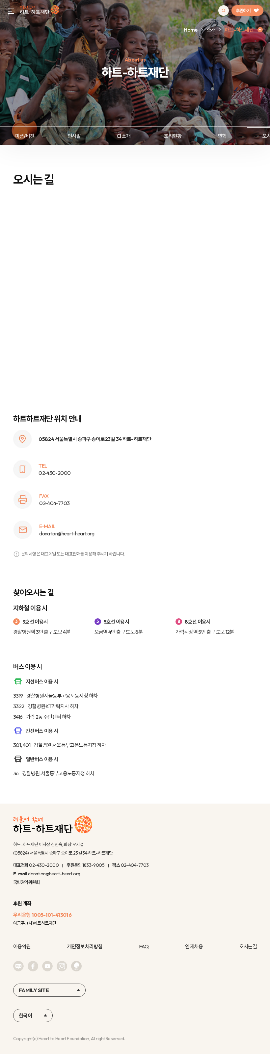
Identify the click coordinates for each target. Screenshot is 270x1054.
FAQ (144, 946)
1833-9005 (93, 865)
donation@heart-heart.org (54, 874)
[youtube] (47, 966)
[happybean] (76, 966)
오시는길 (248, 946)
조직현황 (172, 136)
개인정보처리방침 (84, 946)
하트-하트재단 (39, 10)
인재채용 (193, 946)
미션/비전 (25, 136)
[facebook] (33, 966)
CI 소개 (124, 136)
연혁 (222, 136)
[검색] (223, 10)
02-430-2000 (44, 865)
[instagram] (62, 966)
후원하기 (243, 10)
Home (190, 29)
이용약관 (22, 946)
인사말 (74, 136)
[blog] (18, 966)
